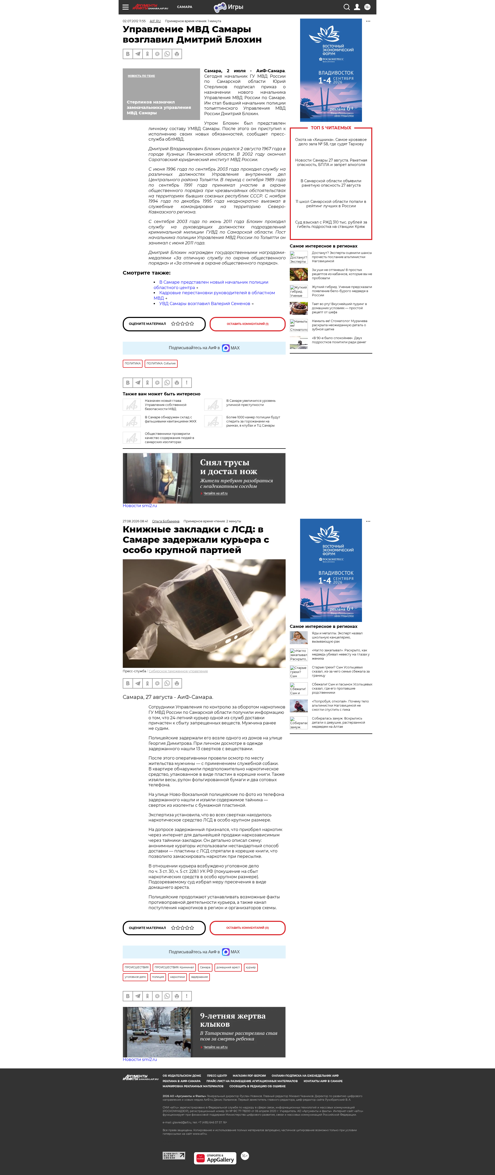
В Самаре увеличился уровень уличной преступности (251, 403)
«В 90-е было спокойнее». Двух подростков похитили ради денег (339, 340)
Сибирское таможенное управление (178, 671)
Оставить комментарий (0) (247, 928)
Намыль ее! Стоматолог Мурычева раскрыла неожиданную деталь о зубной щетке (339, 325)
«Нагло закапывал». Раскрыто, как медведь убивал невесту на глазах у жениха (341, 654)
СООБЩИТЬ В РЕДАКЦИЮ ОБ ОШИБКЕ (257, 1086)
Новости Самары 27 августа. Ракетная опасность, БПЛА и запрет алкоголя (331, 162)
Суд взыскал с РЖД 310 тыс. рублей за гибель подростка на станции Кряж (331, 224)
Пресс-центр (217, 1075)
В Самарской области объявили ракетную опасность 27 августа (331, 183)
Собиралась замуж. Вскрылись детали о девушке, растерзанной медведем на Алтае (338, 722)
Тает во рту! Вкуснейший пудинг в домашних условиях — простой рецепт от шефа (339, 308)
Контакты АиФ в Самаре (323, 1081)
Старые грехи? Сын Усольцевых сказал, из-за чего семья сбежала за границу (341, 671)
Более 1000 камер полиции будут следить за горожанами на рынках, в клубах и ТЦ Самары (253, 421)
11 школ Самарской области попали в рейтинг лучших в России (331, 203)
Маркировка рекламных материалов (193, 1086)
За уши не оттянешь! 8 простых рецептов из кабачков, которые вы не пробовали (342, 274)
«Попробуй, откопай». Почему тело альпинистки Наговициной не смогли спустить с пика (340, 705)
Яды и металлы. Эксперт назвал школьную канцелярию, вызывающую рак (337, 637)
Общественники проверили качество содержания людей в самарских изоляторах (169, 438)
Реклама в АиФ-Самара (182, 1081)
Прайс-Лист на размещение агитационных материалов (252, 1081)
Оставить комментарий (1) (248, 324)
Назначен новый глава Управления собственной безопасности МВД (165, 405)
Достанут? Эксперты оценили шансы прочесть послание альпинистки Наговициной (342, 257)
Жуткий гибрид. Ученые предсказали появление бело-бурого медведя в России (342, 291)
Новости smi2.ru (140, 505)
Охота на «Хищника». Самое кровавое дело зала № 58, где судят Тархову (331, 142)
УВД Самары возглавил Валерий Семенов (204, 303)
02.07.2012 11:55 (134, 21)
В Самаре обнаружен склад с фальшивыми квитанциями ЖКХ (170, 419)
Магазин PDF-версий (249, 1075)
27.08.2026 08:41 (135, 521)
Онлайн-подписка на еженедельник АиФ (305, 1075)
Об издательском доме (182, 1075)
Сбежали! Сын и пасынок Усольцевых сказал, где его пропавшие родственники (342, 688)
